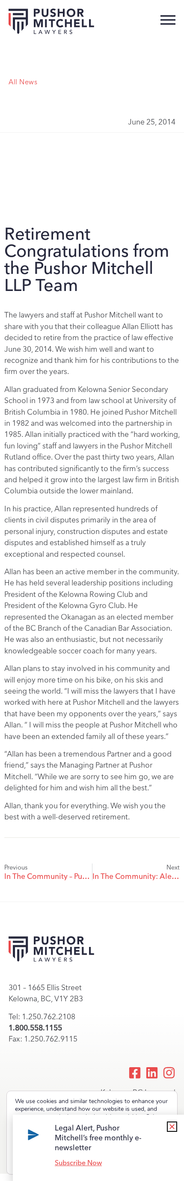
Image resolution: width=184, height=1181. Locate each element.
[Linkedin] (151, 1072)
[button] (172, 1126)
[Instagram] (169, 1072)
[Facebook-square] (134, 1072)
